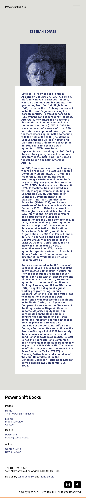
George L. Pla (13, 449)
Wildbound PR (26, 476)
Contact (9, 424)
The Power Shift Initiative (20, 413)
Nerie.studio (47, 476)
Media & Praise (14, 421)
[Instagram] (68, 484)
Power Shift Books (15, 6)
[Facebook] (77, 484)
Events (9, 418)
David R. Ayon (13, 452)
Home (8, 410)
